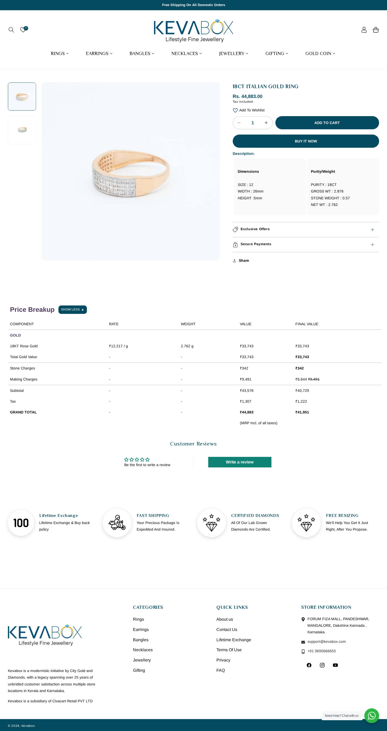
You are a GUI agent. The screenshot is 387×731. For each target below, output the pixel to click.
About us (224, 619)
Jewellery (142, 660)
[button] (11, 30)
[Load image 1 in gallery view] (22, 96)
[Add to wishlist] (235, 110)
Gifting (139, 670)
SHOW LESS (72, 309)
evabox (29, 726)
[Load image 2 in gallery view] (22, 130)
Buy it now (306, 141)
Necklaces (143, 650)
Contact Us (226, 629)
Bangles (140, 640)
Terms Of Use (229, 650)
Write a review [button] (240, 462)
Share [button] (244, 260)
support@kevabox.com (326, 642)
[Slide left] (49, 153)
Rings (138, 619)
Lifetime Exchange (233, 640)
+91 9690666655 (321, 651)
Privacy (223, 660)
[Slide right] (211, 153)
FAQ (220, 670)
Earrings (141, 629)
